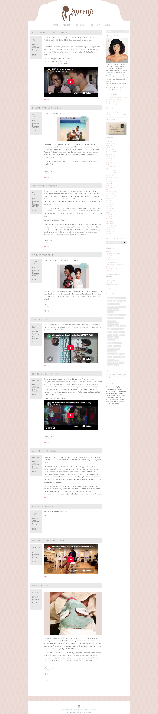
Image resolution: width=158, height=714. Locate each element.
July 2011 (109, 233)
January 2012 (110, 223)
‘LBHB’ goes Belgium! (42, 255)
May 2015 (109, 160)
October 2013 (110, 194)
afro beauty (121, 301)
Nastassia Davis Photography (115, 264)
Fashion (36, 389)
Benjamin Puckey (113, 309)
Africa (109, 301)
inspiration (67, 25)
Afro (114, 301)
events (116, 332)
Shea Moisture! (40, 319)
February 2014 (110, 187)
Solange (122, 357)
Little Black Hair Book (114, 343)
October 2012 (110, 208)
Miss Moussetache (111, 262)
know (124, 379)
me (107, 85)
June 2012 (109, 215)
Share (34, 55)
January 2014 (110, 189)
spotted (116, 360)
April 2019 (109, 141)
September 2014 (111, 177)
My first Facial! (40, 585)
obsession (95, 25)
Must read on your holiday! (47, 108)
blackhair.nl (111, 320)
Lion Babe (111, 340)
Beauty (123, 306)
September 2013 (111, 196)
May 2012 (109, 217)
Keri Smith (109, 256)
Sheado (116, 357)
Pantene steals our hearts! (47, 506)
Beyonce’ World (111, 280)
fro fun (115, 334)
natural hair (116, 346)
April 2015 (109, 162)
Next (46, 680)
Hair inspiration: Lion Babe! (46, 374)
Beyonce (111, 312)
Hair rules (109, 282)
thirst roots (109, 270)
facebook (80, 709)
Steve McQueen (113, 362)
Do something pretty (113, 254)
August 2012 (110, 213)
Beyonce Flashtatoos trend (116, 315)
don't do (114, 329)
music (109, 346)
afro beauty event (114, 304)
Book (117, 326)
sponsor (75, 709)
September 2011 (111, 229)
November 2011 (111, 225)
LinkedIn (108, 89)
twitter (86, 709)
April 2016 (109, 145)
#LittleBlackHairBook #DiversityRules (114, 298)
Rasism (110, 357)
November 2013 (111, 192)
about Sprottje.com (67, 709)
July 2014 (109, 179)
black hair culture (113, 323)
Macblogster (110, 258)
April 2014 (109, 185)
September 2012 (111, 210)
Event (110, 332)
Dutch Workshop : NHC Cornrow (49, 32)
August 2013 (110, 198)
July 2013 (109, 200)
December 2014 (111, 171)
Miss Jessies (109, 289)
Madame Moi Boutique (113, 260)
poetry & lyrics (112, 354)
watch (116, 365)
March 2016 (109, 148)
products (122, 354)
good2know (81, 25)
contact (94, 709)
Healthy (110, 337)
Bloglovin (109, 251)
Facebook (117, 89)
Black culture (112, 318)
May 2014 (109, 183)
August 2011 (110, 231)
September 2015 (111, 154)
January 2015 (110, 168)
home (55, 25)
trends (122, 362)
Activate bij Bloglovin (44, 451)
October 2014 (110, 175)
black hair (121, 318)
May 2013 (109, 202)
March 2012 (109, 221)
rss (90, 709)
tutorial (110, 365)
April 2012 (109, 219)
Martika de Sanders (112, 284)
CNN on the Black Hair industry (48, 540)
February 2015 (110, 166)
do (109, 329)
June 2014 (109, 181)
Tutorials (35, 206)
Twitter (123, 87)
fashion (122, 332)
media (34, 275)
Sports (110, 360)
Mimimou (109, 287)
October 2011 (110, 227)
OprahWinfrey (112, 351)
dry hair (121, 329)
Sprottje (77, 712)
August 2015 (110, 156)
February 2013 (110, 204)
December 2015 (111, 152)
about (107, 25)
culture (123, 326)
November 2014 (111, 173)
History (116, 337)
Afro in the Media (113, 306)
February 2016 (110, 150)
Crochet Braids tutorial (45, 186)
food (109, 334)
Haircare (121, 334)
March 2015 (109, 164)
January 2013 (110, 206)
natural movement (114, 348)
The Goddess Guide (112, 268)
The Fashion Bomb (112, 266)
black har (111, 326)
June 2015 (109, 158)
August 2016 (110, 143)
